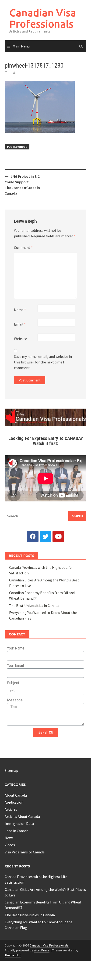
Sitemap (11, 770)
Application (14, 802)
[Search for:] (45, 516)
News (9, 837)
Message (15, 700)
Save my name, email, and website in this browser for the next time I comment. (43, 362)
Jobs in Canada (16, 830)
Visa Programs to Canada (25, 852)
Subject (13, 683)
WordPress (41, 950)
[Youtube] (58, 536)
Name (20, 309)
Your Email (15, 665)
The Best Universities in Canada (34, 605)
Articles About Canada (22, 816)
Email (20, 324)
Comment (23, 247)
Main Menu (21, 46)
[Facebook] (32, 536)
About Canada (16, 795)
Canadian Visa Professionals (42, 18)
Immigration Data (19, 823)
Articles (11, 809)
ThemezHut (13, 955)
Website (20, 338)
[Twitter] (45, 536)
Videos (10, 844)
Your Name (15, 648)
